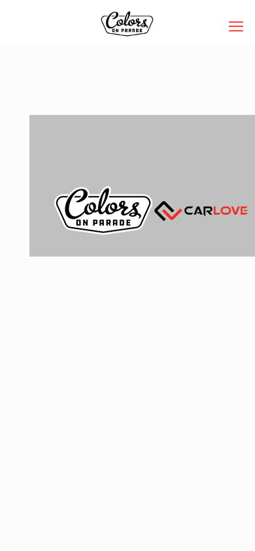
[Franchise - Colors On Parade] (127, 23)
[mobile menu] (237, 26)
